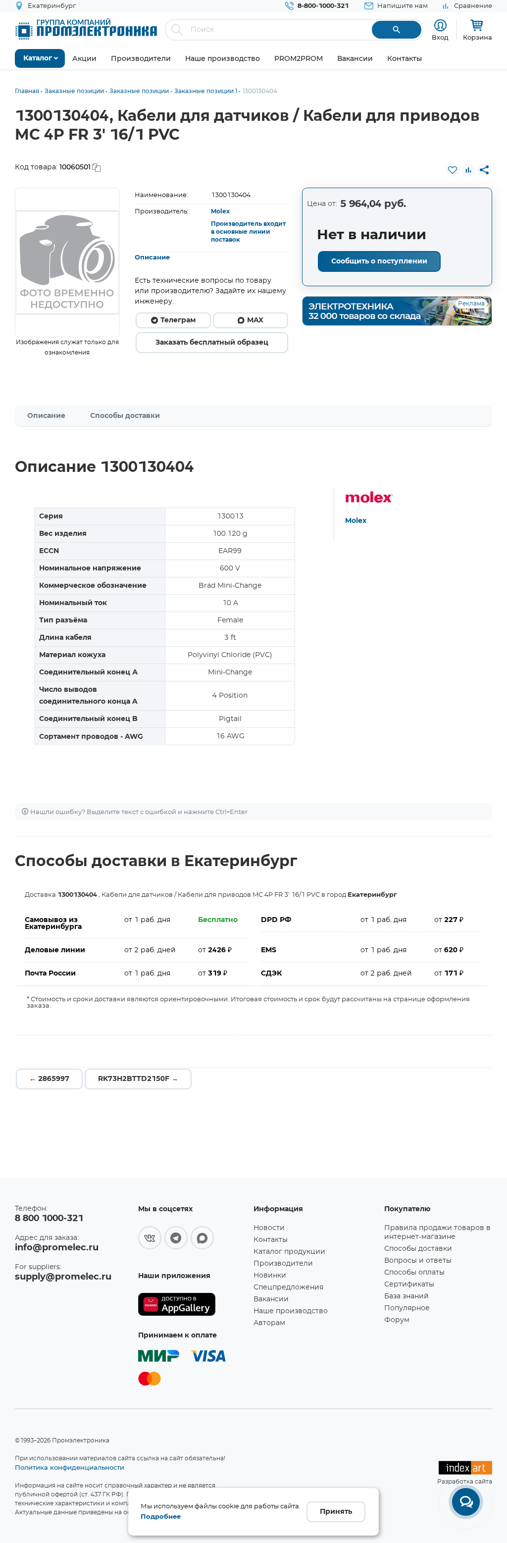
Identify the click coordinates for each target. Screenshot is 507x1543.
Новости (269, 1228)
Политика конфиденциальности (69, 1467)
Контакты (271, 1239)
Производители (283, 1263)
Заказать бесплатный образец (211, 342)
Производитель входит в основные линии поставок (248, 232)
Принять (336, 1511)
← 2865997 (49, 1079)
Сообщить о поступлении (379, 261)
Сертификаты (409, 1284)
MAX (255, 320)
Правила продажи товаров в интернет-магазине (437, 1232)
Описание (152, 258)
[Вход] (440, 25)
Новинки (270, 1275)
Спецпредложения (288, 1287)
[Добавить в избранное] (452, 170)
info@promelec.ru (57, 1247)
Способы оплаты (414, 1272)
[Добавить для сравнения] (468, 170)
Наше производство (291, 1311)
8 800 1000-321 (49, 1218)
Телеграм (178, 320)
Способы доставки (125, 415)
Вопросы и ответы (418, 1260)
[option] (67, 262)
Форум (396, 1320)
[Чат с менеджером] (466, 1502)
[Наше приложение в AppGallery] (192, 1304)
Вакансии (271, 1299)
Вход (440, 37)
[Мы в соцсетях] (149, 1237)
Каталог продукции (289, 1251)
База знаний (406, 1296)
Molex (220, 211)
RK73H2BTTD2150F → (138, 1079)
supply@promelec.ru (63, 1277)
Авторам (269, 1323)
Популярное (407, 1308)
